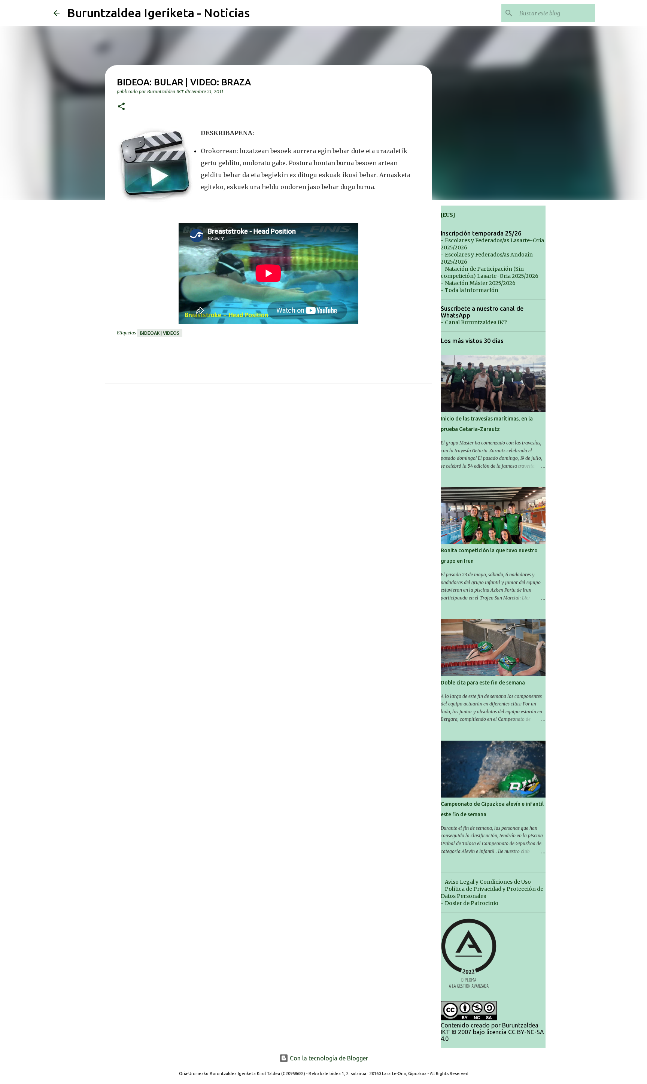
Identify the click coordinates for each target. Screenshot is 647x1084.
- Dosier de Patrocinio (469, 903)
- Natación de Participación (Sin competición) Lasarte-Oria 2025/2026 (489, 272)
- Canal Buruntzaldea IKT (474, 322)
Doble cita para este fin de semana (483, 683)
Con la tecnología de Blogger (328, 1058)
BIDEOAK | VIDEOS (159, 333)
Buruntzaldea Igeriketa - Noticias (158, 12)
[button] (121, 107)
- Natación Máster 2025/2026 (478, 283)
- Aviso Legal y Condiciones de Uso (486, 881)
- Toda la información (469, 290)
